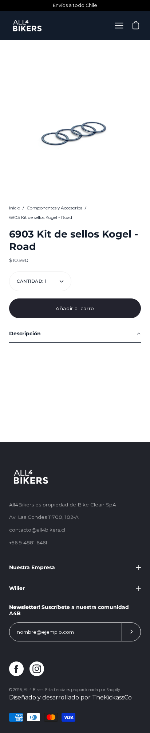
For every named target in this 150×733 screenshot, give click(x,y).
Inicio (14, 208)
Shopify (113, 689)
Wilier (17, 588)
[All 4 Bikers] (27, 25)
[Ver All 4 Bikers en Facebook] (16, 668)
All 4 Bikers (33, 689)
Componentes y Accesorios (54, 208)
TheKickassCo (112, 697)
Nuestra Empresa (32, 567)
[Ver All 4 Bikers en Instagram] (36, 668)
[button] (75, 334)
